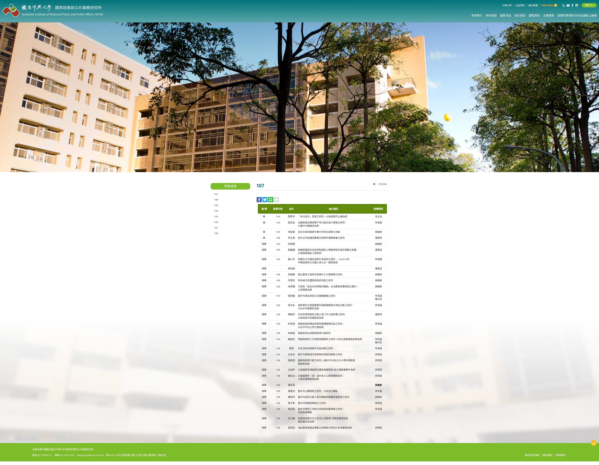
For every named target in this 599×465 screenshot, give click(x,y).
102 (216, 222)
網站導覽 (533, 5)
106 (216, 199)
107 (216, 193)
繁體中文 (588, 5)
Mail (568, 5)
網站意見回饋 (532, 455)
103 (216, 216)
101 (216, 227)
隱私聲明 (547, 455)
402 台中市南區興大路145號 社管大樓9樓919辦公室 (138, 455)
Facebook (572, 5)
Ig (577, 5)
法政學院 (520, 5)
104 (216, 210)
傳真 (57, 455)
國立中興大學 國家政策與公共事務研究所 (52, 10)
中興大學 (507, 5)
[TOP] (594, 443)
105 (216, 205)
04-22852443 (67, 455)
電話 (34, 455)
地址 (108, 455)
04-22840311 (563, 5)
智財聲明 (560, 455)
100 (216, 233)
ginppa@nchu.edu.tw (93, 455)
